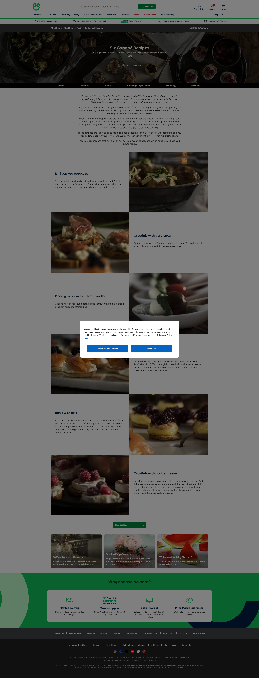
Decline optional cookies (107, 348)
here (93, 335)
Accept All (151, 348)
